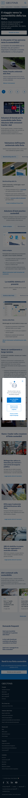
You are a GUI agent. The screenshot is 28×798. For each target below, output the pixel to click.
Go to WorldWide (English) (14, 400)
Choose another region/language (14, 414)
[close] (22, 381)
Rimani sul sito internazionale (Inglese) (14, 407)
